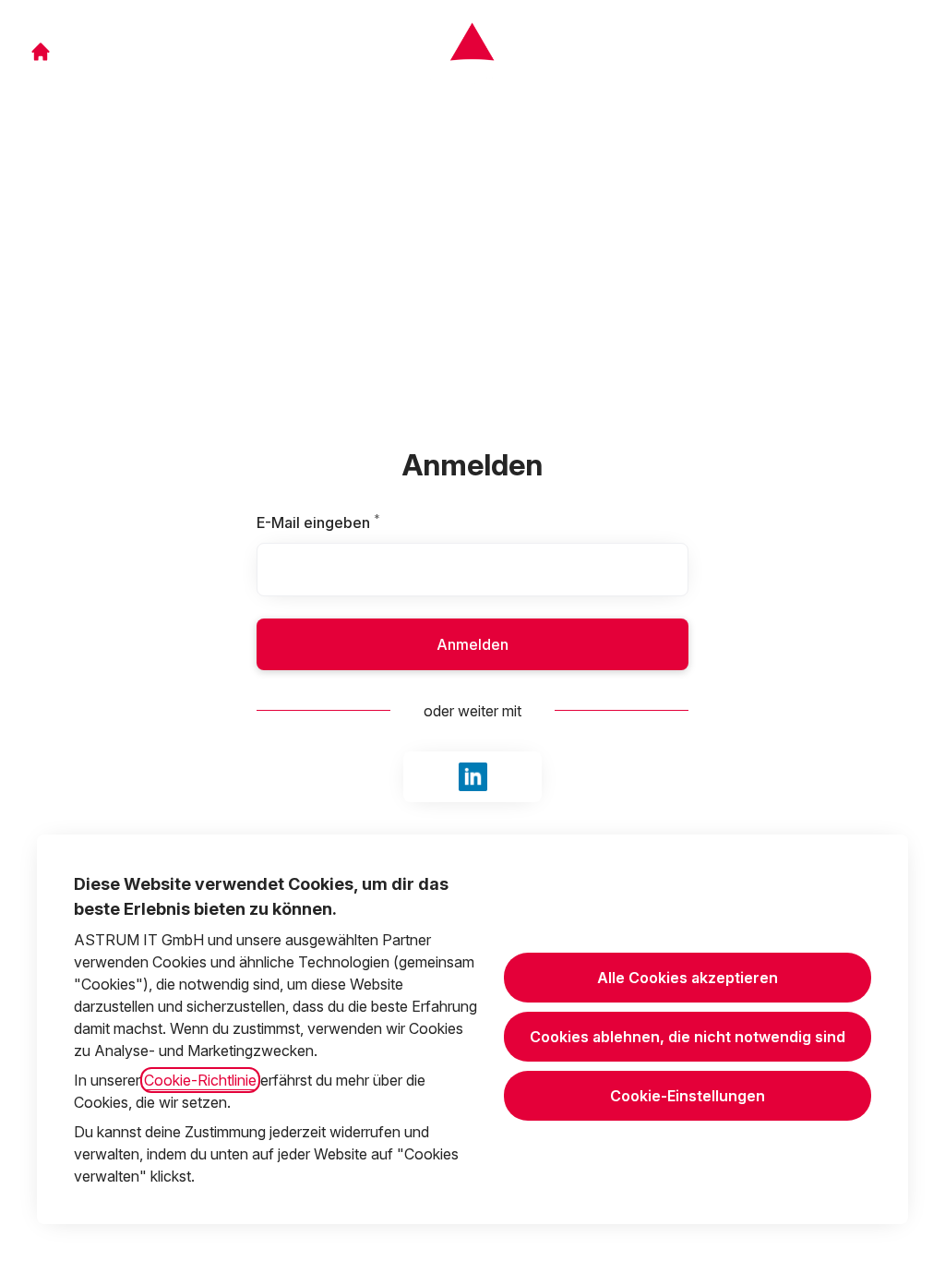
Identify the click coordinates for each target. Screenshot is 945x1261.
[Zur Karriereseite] (41, 52)
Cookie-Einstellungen (687, 1096)
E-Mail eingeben (359, 522)
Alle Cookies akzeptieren (687, 977)
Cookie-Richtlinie (200, 1080)
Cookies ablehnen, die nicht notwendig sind (687, 1036)
